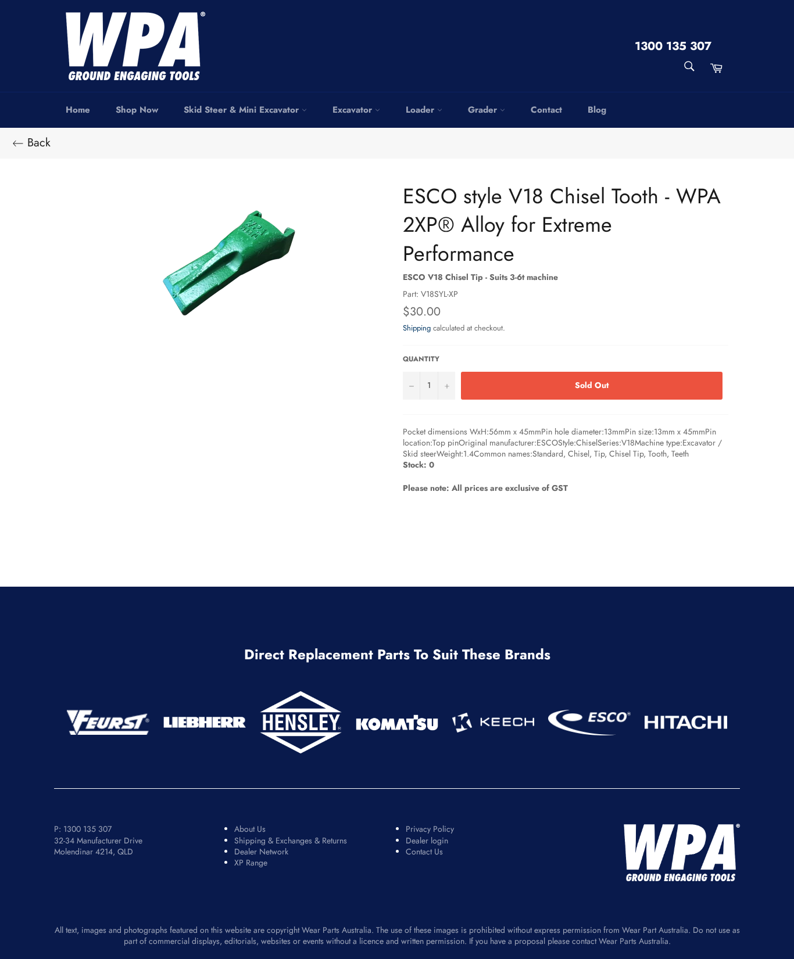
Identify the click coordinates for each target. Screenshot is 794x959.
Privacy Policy (430, 829)
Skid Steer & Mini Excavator (243, 109)
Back (37, 143)
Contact (546, 109)
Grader (484, 109)
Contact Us (424, 851)
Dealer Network (261, 851)
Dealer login (427, 840)
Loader (421, 109)
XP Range (250, 862)
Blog (597, 109)
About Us (250, 829)
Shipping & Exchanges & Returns (290, 840)
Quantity (421, 359)
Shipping (417, 327)
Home (78, 109)
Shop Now (137, 109)
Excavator (353, 109)
